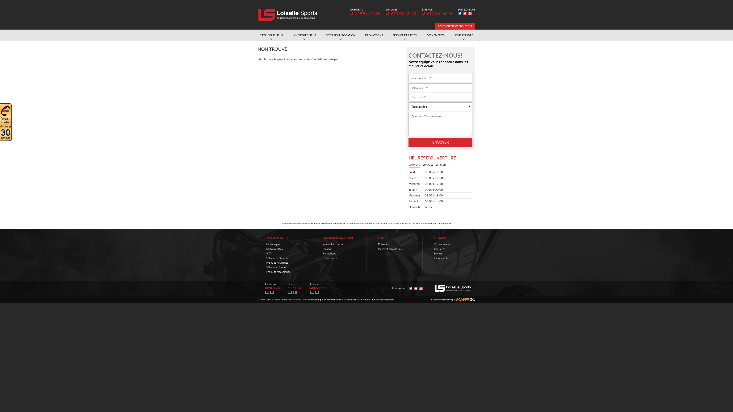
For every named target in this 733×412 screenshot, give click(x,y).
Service (383, 237)
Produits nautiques (277, 262)
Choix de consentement (382, 299)
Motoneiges (273, 244)
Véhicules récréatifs (277, 267)
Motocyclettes (274, 248)
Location (327, 248)
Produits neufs (277, 237)
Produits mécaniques (278, 271)
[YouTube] (465, 13)
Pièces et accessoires (390, 248)
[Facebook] (459, 13)
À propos (440, 237)
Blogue (438, 253)
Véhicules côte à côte (278, 258)
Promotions (329, 253)
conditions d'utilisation (358, 299)
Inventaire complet (333, 244)
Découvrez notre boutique (455, 26)
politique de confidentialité (327, 299)
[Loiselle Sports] (289, 15)
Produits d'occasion (337, 237)
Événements (441, 258)
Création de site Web (441, 299)
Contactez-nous (443, 244)
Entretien (383, 244)
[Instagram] (470, 13)
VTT (268, 253)
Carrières (439, 248)
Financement (329, 258)
